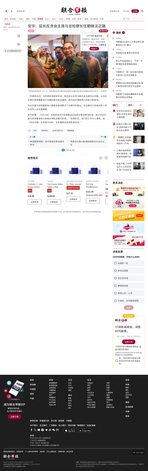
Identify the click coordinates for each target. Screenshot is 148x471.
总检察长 (44, 130)
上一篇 (32, 136)
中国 (34, 18)
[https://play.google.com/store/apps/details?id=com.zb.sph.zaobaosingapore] (85, 430)
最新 (6, 18)
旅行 (89, 390)
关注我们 (43, 425)
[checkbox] (116, 360)
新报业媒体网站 (9, 451)
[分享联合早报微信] (53, 429)
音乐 (69, 403)
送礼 (69, 408)
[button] (142, 11)
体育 (74, 18)
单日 (130, 105)
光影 (108, 383)
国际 (28, 18)
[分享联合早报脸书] (31, 429)
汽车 (108, 390)
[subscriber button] (142, 11)
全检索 (42, 451)
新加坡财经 (53, 385)
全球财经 (52, 388)
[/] (74, 11)
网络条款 (20, 451)
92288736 (55, 445)
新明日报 (21, 11)
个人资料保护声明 (127, 355)
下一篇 (103, 136)
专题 (101, 18)
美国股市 (52, 397)
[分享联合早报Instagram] (42, 429)
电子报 (126, 11)
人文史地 (90, 395)
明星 (69, 398)
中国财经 (52, 390)
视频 (79, 18)
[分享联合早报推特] (35, 429)
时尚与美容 (91, 405)
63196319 (47, 438)
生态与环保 (91, 402)
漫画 (69, 390)
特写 (89, 385)
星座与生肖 (110, 407)
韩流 (69, 405)
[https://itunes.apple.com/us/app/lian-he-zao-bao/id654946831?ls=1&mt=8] (70, 430)
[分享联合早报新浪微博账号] (50, 429)
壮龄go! (90, 383)
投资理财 (52, 392)
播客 (86, 18)
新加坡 (13, 18)
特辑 (108, 397)
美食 (89, 388)
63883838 (41, 440)
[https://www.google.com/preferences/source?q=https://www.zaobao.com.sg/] (139, 452)
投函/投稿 (91, 425)
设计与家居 (91, 407)
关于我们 (34, 425)
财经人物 (52, 405)
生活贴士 (109, 405)
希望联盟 (70, 130)
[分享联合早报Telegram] (46, 429)
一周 (140, 105)
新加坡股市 (53, 383)
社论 (69, 383)
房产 (50, 395)
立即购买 (35, 202)
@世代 (89, 400)
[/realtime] (123, 32)
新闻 (127, 387)
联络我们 (81, 425)
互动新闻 (94, 18)
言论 (47, 18)
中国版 (69, 420)
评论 (69, 385)
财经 (21, 18)
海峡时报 (61, 451)
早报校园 (109, 400)
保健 (68, 18)
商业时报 (69, 451)
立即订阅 (14, 416)
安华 (35, 130)
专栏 (89, 397)
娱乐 (54, 18)
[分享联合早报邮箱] (57, 429)
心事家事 (109, 392)
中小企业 (52, 400)
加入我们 (62, 425)
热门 (108, 402)
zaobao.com (20, 466)
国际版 (61, 420)
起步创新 (52, 402)
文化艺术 (90, 392)
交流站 (70, 388)
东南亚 (40, 18)
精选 (108, 395)
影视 (69, 400)
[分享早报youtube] (38, 429)
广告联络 (53, 425)
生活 (61, 18)
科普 (108, 388)
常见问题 (72, 425)
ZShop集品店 (51, 451)
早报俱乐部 (114, 11)
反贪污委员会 (58, 130)
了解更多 (102, 44)
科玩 (108, 385)
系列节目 (128, 395)
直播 (127, 397)
